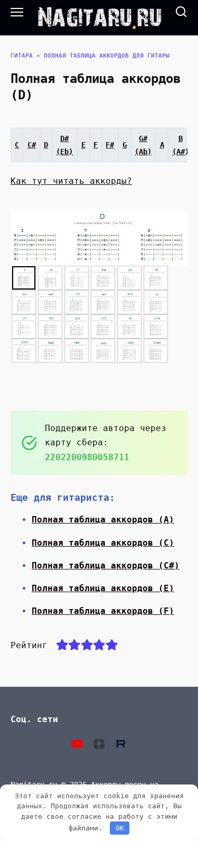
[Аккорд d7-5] (103, 326)
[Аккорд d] (24, 278)
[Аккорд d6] (156, 278)
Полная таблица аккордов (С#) (106, 565)
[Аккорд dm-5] (129, 302)
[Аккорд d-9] (156, 302)
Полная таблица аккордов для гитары (106, 55)
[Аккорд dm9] (76, 302)
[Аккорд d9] (129, 326)
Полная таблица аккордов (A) (103, 520)
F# (110, 145)
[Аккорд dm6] (103, 278)
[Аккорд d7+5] (76, 326)
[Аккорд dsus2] (103, 351)
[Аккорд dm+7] (50, 302)
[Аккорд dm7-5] (24, 351)
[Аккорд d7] (76, 278)
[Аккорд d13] (50, 326)
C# (31, 145)
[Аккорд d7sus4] (156, 351)
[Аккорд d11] (24, 326)
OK (120, 828)
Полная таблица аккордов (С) (103, 543)
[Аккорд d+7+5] (156, 326)
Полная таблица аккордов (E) (103, 588)
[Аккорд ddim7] (76, 351)
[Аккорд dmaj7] (50, 351)
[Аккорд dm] (50, 278)
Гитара (22, 55)
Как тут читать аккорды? (71, 181)
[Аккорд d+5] (24, 302)
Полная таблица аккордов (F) (103, 611)
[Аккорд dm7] (129, 278)
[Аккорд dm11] (103, 302)
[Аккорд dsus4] (129, 351)
